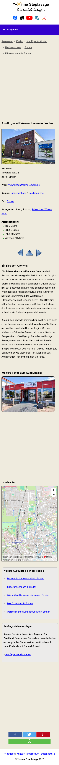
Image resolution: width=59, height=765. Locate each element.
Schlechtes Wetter (42, 209)
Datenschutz (48, 753)
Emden (10, 201)
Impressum (33, 753)
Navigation (10, 29)
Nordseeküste (36, 193)
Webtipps (9, 753)
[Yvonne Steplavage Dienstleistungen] (31, 11)
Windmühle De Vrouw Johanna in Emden (28, 595)
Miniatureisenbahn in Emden (21, 587)
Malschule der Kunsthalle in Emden (25, 578)
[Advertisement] (29, 88)
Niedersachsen (18, 193)
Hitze (4, 213)
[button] (15, 734)
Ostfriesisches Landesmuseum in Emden (28, 611)
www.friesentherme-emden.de (24, 185)
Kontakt (21, 753)
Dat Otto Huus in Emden (20, 603)
